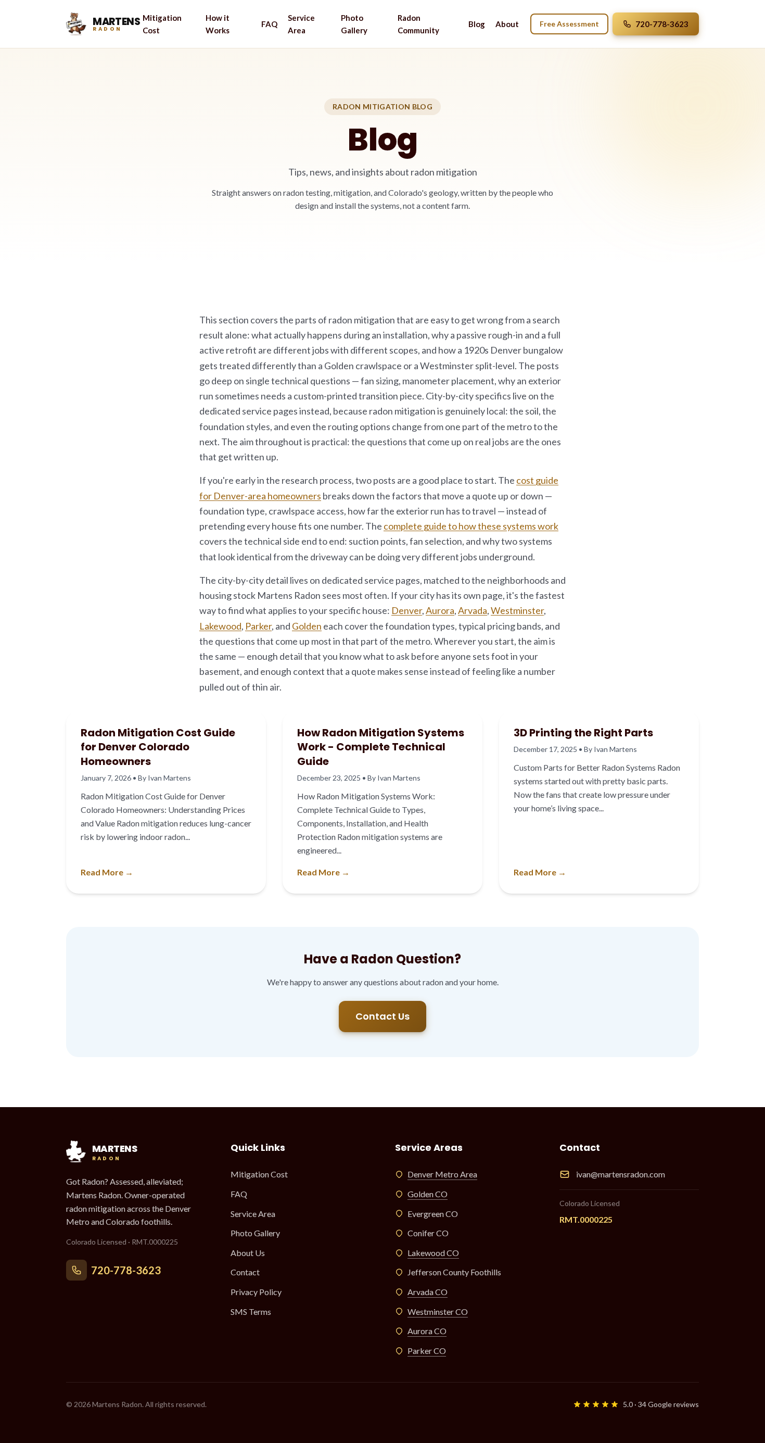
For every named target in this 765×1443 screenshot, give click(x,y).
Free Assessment (569, 23)
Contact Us (382, 1016)
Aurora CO (427, 1331)
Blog (476, 24)
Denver (406, 610)
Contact (245, 1272)
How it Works (218, 24)
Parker (258, 626)
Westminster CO (437, 1311)
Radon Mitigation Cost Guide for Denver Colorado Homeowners (158, 747)
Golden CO (427, 1194)
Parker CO (426, 1351)
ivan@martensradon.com (620, 1174)
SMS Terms (251, 1311)
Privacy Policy (256, 1292)
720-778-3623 (661, 24)
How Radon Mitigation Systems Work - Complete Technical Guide (380, 747)
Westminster (517, 610)
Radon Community (418, 24)
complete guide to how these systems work (471, 526)
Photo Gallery (354, 24)
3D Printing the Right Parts (583, 732)
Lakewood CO (433, 1253)
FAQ (269, 24)
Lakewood (220, 626)
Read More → (107, 872)
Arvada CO (427, 1292)
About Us (248, 1253)
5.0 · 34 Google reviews (661, 1404)
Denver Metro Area (442, 1174)
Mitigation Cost (162, 24)
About (507, 24)
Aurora (440, 610)
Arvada (472, 610)
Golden (307, 626)
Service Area (301, 24)
